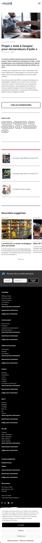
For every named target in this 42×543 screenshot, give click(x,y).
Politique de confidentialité (26, 540)
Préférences (21, 536)
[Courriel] (12, 52)
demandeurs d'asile (20, 123)
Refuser (21, 531)
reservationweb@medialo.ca (10, 498)
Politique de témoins (12, 540)
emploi (31, 123)
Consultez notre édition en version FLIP (25, 158)
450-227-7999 (6, 495)
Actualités (5, 218)
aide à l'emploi (7, 123)
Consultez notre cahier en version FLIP (25, 174)
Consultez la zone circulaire (21, 189)
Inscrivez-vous (33, 280)
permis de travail (8, 127)
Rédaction (7, 52)
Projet (18, 127)
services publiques (29, 127)
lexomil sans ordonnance (10, 310)
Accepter (21, 525)
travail (5, 131)
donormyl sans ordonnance (11, 306)
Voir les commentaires (21, 105)
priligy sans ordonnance (10, 314)
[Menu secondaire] (39, 3)
